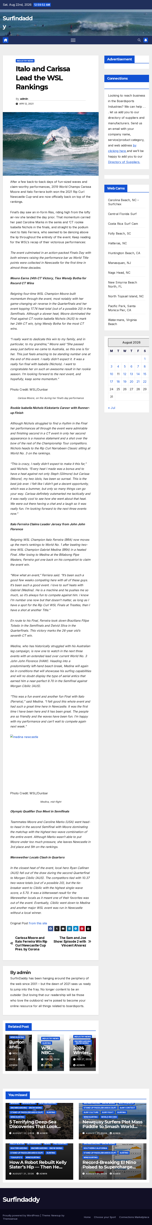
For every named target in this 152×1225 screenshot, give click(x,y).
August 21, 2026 (97, 1133)
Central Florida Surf (122, 214)
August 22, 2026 (24, 1133)
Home (87, 1217)
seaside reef (29, 1103)
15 (144, 374)
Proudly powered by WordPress (21, 1215)
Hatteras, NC (117, 243)
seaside (14, 1103)
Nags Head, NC (119, 272)
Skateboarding (47, 1103)
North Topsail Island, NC (126, 296)
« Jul (111, 408)
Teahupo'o (16, 1157)
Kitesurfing (34, 1143)
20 (131, 381)
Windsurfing (17, 1037)
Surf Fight (108, 1112)
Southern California (95, 1148)
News (47, 1143)
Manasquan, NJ (119, 263)
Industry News (25, 61)
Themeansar (10, 1218)
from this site (38, 923)
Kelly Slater (17, 1143)
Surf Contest (127, 1108)
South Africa (126, 1103)
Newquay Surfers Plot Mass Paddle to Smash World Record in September (112, 1126)
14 (138, 374)
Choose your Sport (105, 1217)
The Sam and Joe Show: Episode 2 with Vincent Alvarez (70, 941)
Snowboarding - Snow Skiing (82, 1042)
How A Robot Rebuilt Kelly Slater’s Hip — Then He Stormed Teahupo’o (37, 1167)
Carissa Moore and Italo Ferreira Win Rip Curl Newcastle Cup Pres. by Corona (31, 943)
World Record (109, 1117)
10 (111, 374)
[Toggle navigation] (73, 40)
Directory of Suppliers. (124, 162)
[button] (139, 40)
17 (111, 381)
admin (24, 98)
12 (124, 374)
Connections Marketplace (134, 1217)
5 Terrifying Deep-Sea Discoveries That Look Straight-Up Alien (33, 1126)
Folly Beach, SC (119, 233)
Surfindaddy (21, 1199)
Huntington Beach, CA (124, 253)
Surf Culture (91, 1112)
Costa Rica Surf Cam (123, 223)
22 (144, 381)
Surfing (46, 1043)
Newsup (56, 1215)
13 (131, 374)
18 (118, 381)
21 (138, 381)
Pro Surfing (60, 1143)
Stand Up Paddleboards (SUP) (26, 1112)
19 (124, 381)
